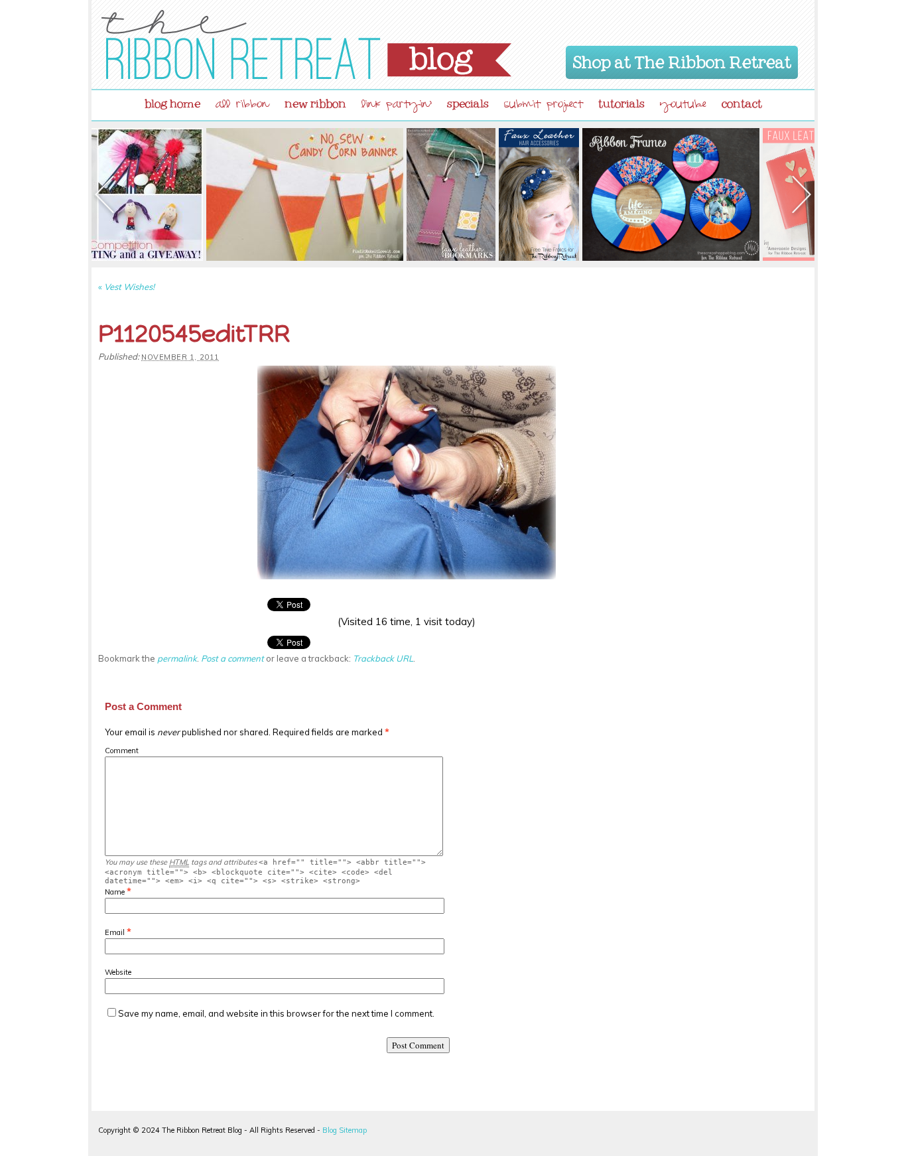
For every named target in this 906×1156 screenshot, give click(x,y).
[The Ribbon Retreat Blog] (306, 44)
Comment (122, 750)
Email (115, 932)
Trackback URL (383, 658)
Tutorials (621, 100)
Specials (468, 100)
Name (115, 892)
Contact (742, 100)
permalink (177, 658)
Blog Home (172, 100)
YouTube (683, 105)
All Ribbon (242, 105)
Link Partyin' (396, 105)
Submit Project (543, 105)
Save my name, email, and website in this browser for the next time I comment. (276, 1013)
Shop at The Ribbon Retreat (682, 60)
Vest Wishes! (126, 286)
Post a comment (232, 658)
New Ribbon (315, 100)
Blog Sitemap (344, 1130)
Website (118, 972)
